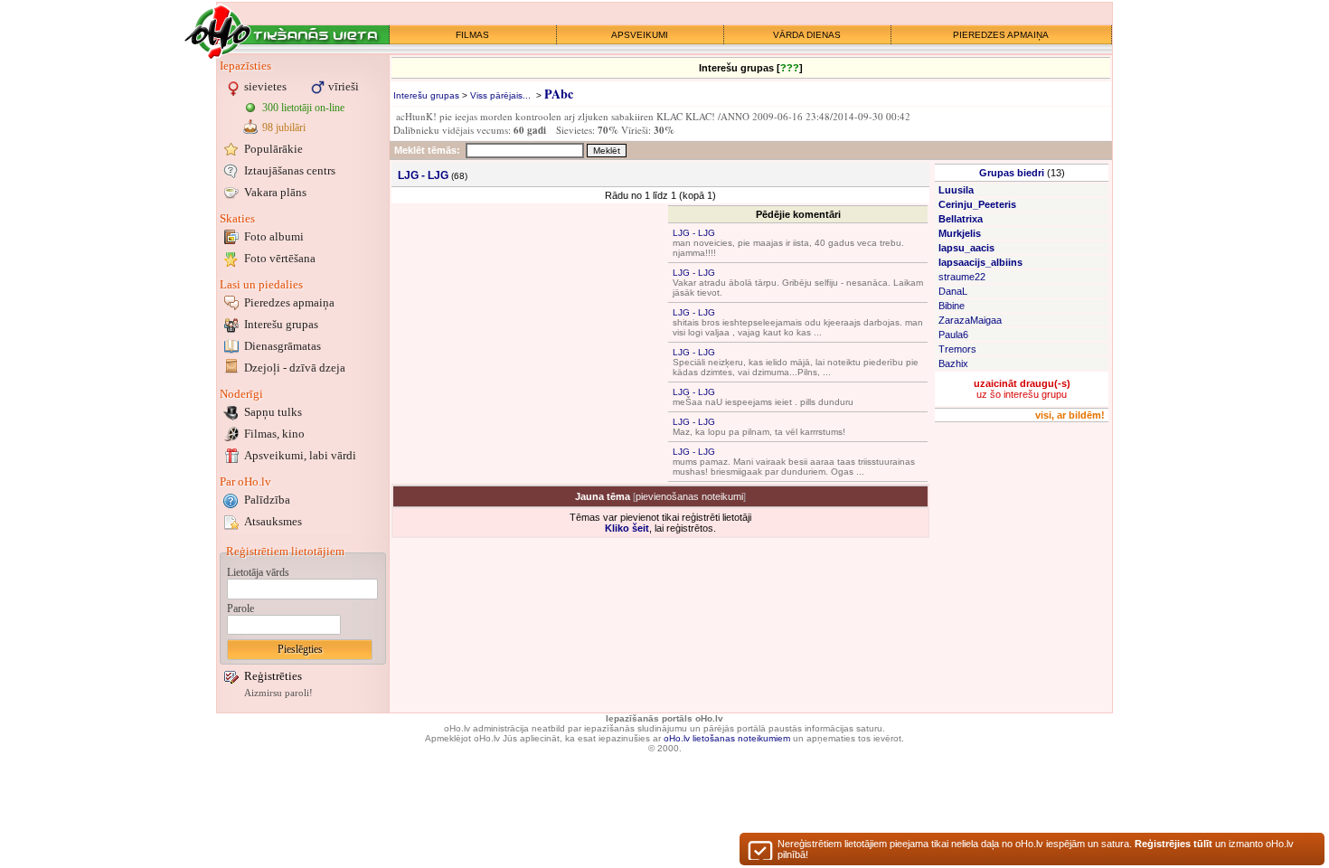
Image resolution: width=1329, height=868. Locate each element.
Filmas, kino (274, 433)
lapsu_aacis (966, 247)
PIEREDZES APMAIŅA (1001, 35)
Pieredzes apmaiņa (289, 302)
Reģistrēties (273, 676)
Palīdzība (267, 499)
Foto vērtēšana (280, 258)
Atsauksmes (273, 521)
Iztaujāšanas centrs (289, 170)
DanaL (952, 291)
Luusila (956, 189)
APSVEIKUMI (639, 35)
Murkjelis (959, 233)
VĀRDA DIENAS (807, 35)
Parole (240, 608)
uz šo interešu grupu (1022, 389)
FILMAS (472, 35)
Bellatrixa (960, 218)
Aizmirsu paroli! (278, 693)
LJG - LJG (694, 233)
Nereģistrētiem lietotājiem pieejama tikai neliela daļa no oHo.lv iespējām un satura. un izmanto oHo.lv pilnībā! (1036, 849)
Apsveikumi (300, 455)
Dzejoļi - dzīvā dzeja (294, 367)
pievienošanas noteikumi (689, 496)
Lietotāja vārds (258, 572)
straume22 (961, 276)
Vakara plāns (275, 192)
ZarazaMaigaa (970, 320)
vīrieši (343, 86)
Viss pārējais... (500, 95)
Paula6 (953, 334)
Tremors (957, 349)
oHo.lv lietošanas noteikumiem (727, 738)
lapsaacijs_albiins (980, 262)
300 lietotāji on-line (303, 107)
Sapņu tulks (273, 412)
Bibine (951, 305)
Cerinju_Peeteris (977, 204)
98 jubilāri (284, 127)
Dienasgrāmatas (282, 346)
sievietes (265, 86)
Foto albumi (274, 236)
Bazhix (953, 363)
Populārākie (273, 149)
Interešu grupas (281, 324)
